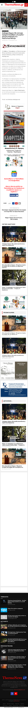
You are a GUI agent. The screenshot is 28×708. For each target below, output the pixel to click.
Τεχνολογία (4, 596)
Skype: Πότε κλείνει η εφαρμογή (15, 608)
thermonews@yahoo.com (19, 689)
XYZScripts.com (21, 707)
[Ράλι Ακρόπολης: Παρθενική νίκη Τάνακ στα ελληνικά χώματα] (4, 634)
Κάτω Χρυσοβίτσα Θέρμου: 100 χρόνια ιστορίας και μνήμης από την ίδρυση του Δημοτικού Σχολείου (14, 266)
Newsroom (6, 40)
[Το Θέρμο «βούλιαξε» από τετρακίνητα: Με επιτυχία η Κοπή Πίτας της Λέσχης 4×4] (4, 626)
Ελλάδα (10, 705)
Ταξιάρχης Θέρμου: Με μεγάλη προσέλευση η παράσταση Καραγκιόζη (13, 244)
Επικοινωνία (22, 705)
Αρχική (4, 703)
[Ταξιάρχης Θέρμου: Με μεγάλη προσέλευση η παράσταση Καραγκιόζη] (14, 346)
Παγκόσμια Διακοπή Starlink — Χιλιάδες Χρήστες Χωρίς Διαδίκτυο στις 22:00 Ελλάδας (17, 601)
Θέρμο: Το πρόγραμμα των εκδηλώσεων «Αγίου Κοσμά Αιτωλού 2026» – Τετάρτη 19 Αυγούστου (14, 289)
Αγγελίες (22, 703)
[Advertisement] (14, 529)
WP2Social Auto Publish (8, 707)
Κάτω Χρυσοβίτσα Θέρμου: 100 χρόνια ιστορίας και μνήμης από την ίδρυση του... (14, 333)
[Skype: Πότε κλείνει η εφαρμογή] (4, 610)
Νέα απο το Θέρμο (10, 703)
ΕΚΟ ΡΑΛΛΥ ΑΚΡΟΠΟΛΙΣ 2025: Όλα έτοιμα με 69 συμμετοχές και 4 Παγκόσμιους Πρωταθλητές (17, 640)
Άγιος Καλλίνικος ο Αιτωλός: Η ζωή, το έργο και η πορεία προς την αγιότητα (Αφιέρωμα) (17, 658)
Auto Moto (4, 621)
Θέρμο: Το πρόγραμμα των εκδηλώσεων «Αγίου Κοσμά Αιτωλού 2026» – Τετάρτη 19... (13, 444)
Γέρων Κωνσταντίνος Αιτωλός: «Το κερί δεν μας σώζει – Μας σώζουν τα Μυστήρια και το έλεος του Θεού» (17, 666)
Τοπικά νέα (17, 703)
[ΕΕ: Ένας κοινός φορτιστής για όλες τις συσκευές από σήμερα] (4, 617)
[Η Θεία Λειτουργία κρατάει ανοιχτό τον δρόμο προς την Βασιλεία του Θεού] (4, 651)
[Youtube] (15, 693)
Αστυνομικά (5, 705)
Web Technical (16, 701)
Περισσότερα (15, 705)
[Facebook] (12, 693)
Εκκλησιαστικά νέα (7, 646)
